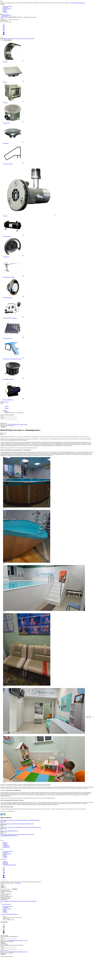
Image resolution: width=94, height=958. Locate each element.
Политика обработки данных (90, 717)
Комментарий (4, 423)
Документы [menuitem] (5, 7)
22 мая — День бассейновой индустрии (9, 830)
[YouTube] (3, 33)
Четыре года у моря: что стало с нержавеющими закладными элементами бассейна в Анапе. (21, 827)
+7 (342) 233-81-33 (5, 15)
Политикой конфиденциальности (77, 2)
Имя (2, 416)
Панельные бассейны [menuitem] (7, 6)
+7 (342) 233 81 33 (4, 835)
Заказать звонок (12, 17)
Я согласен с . (15, 424)
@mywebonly (18, 882)
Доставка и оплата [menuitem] (7, 8)
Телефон (3, 417)
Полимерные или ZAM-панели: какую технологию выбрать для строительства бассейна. (20, 820)
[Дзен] (3, 24)
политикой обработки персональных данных (17, 424)
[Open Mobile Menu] (2, 37)
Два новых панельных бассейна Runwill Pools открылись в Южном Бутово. (17, 823)
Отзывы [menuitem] (5, 10)
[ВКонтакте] (3, 26)
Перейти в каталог (5, 401)
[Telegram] (4, 29)
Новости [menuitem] (5, 9)
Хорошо (2, 4)
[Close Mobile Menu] (2, 901)
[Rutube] (4, 27)
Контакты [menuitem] (5, 12)
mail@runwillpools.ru (13, 835)
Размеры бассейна (5, 950)
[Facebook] (3, 31)
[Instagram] (3, 34)
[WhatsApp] (5, 814)
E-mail (2, 418)
